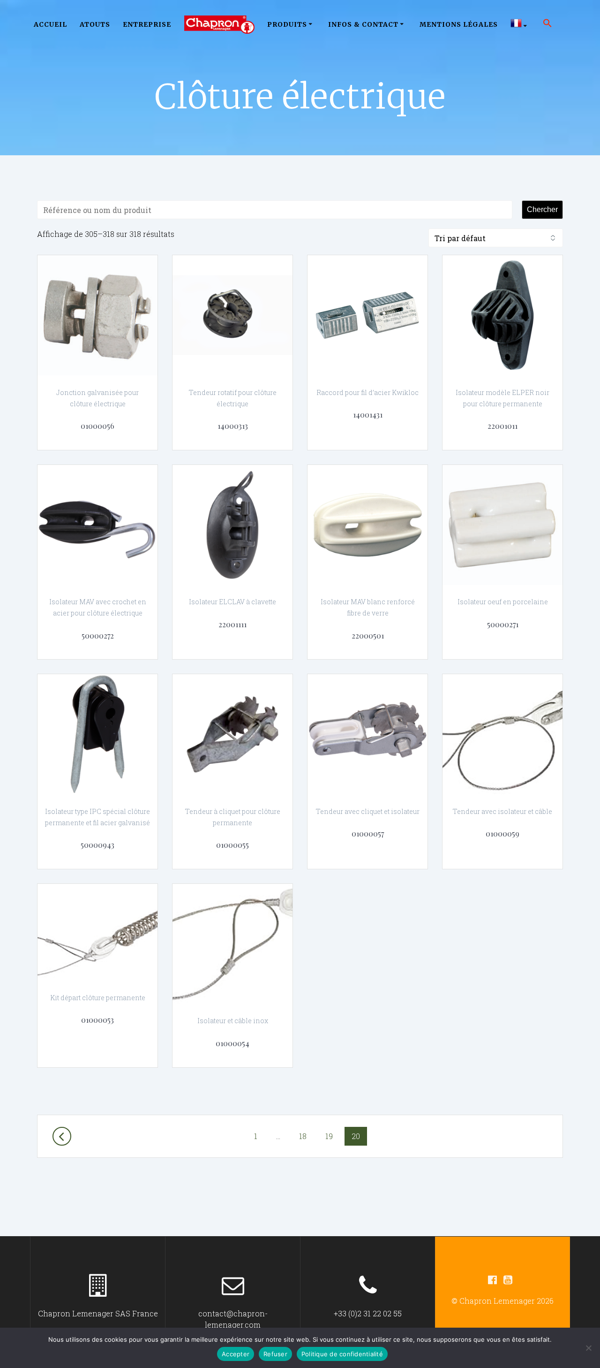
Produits (287, 24)
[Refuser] (588, 1348)
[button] (547, 24)
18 (306, 1136)
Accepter (235, 1354)
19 (332, 1136)
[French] (520, 24)
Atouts (95, 24)
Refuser (275, 1354)
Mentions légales (459, 24)
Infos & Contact (363, 24)
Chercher (542, 209)
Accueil (50, 24)
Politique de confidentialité (342, 1354)
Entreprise (147, 24)
